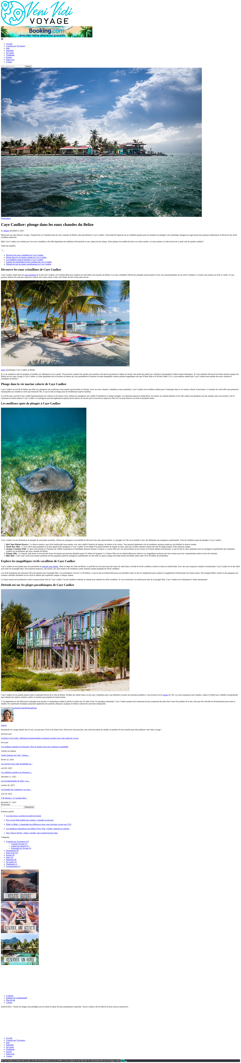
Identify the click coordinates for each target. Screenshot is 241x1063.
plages (165, 695)
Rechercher (5, 805)
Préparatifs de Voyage (21, 848)
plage (3, 370)
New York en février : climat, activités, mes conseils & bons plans (32, 833)
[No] (126, 1061)
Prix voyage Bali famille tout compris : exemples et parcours (30, 820)
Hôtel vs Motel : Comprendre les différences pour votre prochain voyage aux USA (38, 824)
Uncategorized (13, 866)
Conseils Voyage (19, 844)
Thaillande (10, 55)
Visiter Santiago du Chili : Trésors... (15, 755)
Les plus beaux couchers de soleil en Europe (23, 816)
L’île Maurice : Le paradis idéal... (14, 798)
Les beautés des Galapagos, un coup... (16, 789)
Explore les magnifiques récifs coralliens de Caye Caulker (29, 262)
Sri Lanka (10, 53)
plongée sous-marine (50, 566)
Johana (6, 231)
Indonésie (10, 50)
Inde (8, 48)
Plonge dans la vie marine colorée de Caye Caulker (26, 257)
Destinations (12, 850)
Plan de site (10, 1000)
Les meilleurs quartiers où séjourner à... (16, 772)
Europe (9, 57)
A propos (9, 996)
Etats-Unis (10, 60)
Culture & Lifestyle (20, 846)
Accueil (9, 44)
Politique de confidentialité (16, 998)
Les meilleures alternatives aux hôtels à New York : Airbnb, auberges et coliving (37, 829)
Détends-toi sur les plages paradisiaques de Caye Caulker (28, 264)
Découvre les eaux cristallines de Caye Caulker (24, 255)
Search (28, 66)
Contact (9, 62)
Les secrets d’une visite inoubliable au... (17, 764)
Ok (123, 1061)
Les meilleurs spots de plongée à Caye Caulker (24, 260)
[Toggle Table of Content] (3, 251)
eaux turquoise (30, 275)
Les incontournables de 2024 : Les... (15, 781)
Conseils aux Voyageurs (15, 46)
